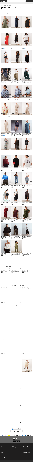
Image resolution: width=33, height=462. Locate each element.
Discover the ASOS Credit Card (26, 452)
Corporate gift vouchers (25, 448)
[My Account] (28, 1)
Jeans (21, 7)
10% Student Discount (3, 451)
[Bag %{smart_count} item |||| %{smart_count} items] (32, 1)
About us (13, 446)
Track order (2, 447)
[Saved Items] (30, 1)
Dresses (16, 7)
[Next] (31, 7)
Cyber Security (13, 451)
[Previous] (14, 7)
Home (1, 5)
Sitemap (2, 452)
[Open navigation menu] (1, 1)
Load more (16, 431)
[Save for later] (10, 27)
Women (5, 5)
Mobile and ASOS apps (25, 446)
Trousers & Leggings (26, 7)
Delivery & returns (3, 448)
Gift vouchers (24, 447)
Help (1, 446)
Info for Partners (24, 451)
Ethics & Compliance (3, 454)
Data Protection (3, 453)
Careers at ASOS (14, 447)
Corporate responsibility (14, 448)
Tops (19, 7)
